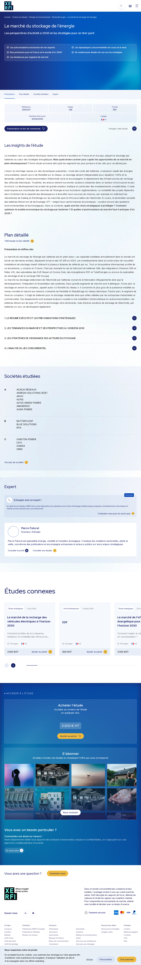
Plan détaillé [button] (24, 94)
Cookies (127, 935)
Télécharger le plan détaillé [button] (16, 241)
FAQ (125, 941)
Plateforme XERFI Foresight (33, 929)
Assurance (53, 932)
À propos (8, 929)
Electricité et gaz (59, 17)
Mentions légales (131, 932)
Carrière (7, 932)
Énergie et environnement (39, 17)
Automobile (53, 935)
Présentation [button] (9, 94)
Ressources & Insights (110, 929)
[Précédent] (6, 665)
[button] (134, 128)
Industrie (79, 932)
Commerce (53, 944)
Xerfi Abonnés (10, 941)
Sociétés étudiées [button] (40, 94)
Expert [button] (55, 94)
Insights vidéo (107, 932)
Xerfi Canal (8, 938)
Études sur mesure (30, 935)
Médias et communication (86, 935)
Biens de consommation (59, 941)
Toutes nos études (20, 17)
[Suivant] (13, 665)
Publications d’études (31, 932)
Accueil (7, 17)
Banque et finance (56, 938)
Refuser (89, 959)
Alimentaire (53, 929)
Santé (78, 938)
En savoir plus (12, 850)
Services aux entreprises (86, 941)
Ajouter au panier (39, 652)
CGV (125, 938)
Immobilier (80, 929)
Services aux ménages (85, 944)
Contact (127, 929)
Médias (7, 935)
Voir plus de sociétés (14, 462)
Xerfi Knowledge (11, 944)
